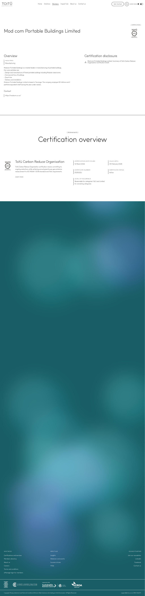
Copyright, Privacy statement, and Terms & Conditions (18, 593)
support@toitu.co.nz (126, 593)
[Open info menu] (138, 4)
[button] (119, 556)
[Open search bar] (127, 4)
